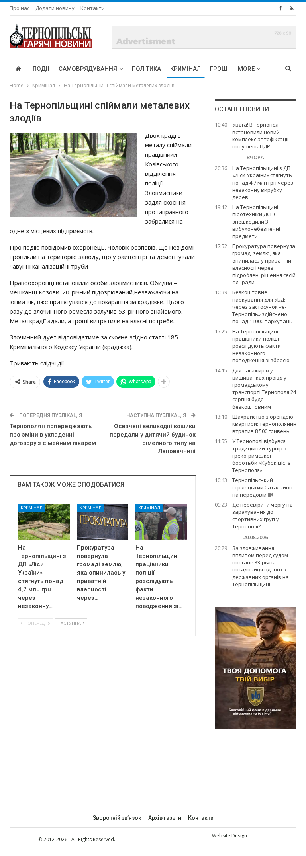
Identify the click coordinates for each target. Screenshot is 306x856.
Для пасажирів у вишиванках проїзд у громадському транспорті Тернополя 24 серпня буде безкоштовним (264, 388)
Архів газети (164, 818)
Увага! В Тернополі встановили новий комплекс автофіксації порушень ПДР (260, 135)
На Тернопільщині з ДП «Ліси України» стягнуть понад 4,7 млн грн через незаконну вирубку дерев (262, 182)
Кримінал (185, 68)
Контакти (92, 8)
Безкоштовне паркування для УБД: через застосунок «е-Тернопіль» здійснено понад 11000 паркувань (262, 307)
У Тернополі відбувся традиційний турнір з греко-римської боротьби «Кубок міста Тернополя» (261, 455)
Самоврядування (88, 68)
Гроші (219, 68)
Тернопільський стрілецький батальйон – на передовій (264, 487)
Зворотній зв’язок (117, 818)
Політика (146, 68)
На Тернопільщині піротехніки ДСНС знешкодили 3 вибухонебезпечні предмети (256, 221)
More (246, 68)
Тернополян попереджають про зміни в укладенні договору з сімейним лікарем (53, 435)
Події (41, 68)
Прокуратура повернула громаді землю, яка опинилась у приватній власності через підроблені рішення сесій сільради (264, 264)
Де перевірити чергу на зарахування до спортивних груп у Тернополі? (262, 515)
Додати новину (55, 8)
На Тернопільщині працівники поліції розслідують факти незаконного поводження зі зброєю (261, 346)
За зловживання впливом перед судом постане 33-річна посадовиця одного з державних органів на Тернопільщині (260, 566)
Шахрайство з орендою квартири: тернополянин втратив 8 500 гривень (264, 424)
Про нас (19, 8)
